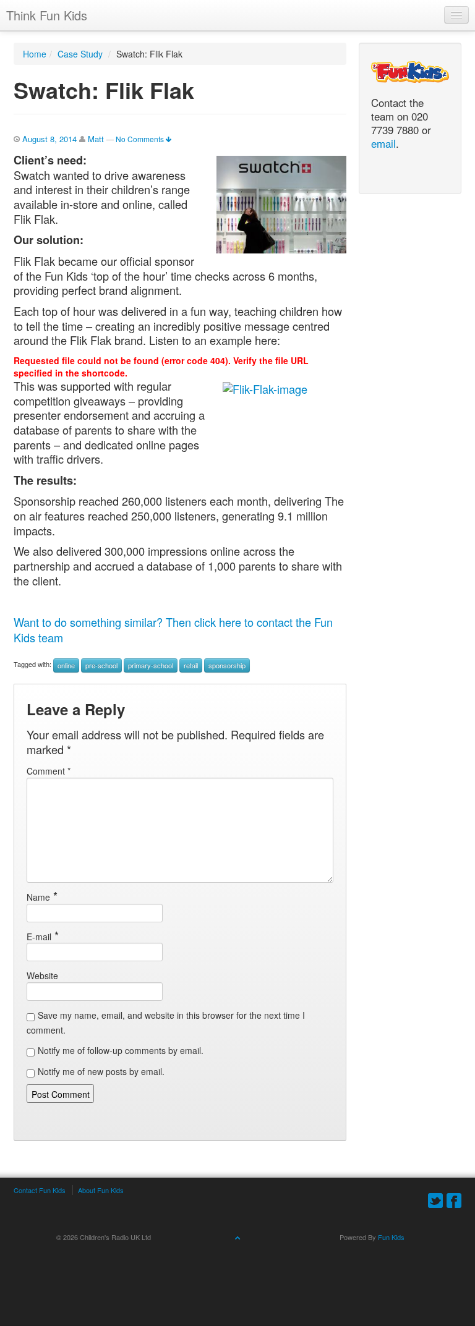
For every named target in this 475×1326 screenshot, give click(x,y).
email (383, 144)
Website (42, 975)
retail (191, 665)
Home (34, 54)
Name (38, 897)
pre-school (101, 665)
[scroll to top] (237, 1237)
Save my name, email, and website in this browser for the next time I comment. (166, 1022)
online (66, 665)
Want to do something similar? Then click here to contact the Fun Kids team (173, 629)
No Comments (141, 139)
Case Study (80, 54)
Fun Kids (391, 1237)
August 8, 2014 (49, 139)
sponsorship (227, 665)
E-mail (39, 936)
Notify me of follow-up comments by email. (120, 1050)
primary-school (150, 665)
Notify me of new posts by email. (101, 1071)
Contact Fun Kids (40, 1190)
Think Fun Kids (46, 15)
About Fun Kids (101, 1190)
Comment (49, 771)
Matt (96, 139)
